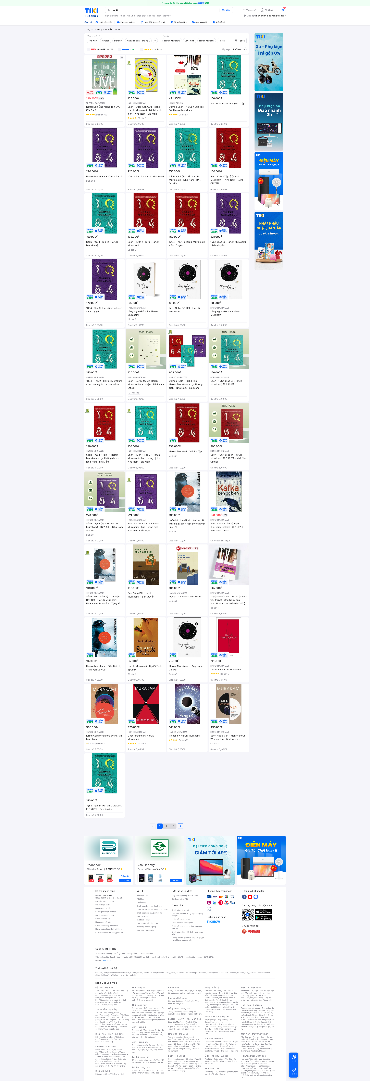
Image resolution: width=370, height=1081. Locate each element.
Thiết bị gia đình (117, 1074)
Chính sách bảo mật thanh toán (149, 906)
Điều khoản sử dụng (145, 916)
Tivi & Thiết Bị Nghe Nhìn (219, 1008)
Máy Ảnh (263, 1051)
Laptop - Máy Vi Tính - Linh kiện (184, 1019)
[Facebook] (244, 896)
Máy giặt (249, 995)
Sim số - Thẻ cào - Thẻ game (225, 1051)
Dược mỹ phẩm (118, 1066)
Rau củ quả (104, 1015)
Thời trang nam (139, 1005)
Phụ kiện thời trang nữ (177, 1001)
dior (105, 973)
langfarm (108, 975)
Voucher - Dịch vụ (214, 1038)
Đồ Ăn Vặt (177, 1066)
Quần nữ (149, 991)
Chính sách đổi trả (102, 919)
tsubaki (133, 975)
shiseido (99, 975)
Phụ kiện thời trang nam (183, 1002)
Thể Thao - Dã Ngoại (251, 1005)
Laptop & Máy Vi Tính (224, 1005)
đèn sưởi (253, 1059)
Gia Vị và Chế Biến (180, 1064)
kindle (210, 973)
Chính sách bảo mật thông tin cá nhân (152, 909)
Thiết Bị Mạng (182, 1027)
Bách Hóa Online (176, 1056)
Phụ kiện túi (158, 1062)
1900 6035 (106, 960)
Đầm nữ (141, 991)
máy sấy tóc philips (259, 1061)
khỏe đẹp (141, 15)
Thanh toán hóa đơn (213, 1042)
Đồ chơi (121, 991)
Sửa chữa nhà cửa (180, 1039)
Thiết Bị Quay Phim (256, 1048)
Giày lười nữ (153, 1035)
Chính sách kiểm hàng (104, 915)
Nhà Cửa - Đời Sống (178, 1034)
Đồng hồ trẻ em (195, 1014)
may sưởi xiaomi (254, 1066)
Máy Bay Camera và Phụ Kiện (256, 1049)
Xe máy (212, 1061)
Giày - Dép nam (140, 1042)
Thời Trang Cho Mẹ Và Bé (106, 991)
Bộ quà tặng (180, 1070)
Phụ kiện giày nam (144, 1050)
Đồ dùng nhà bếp (102, 1074)
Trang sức (172, 1011)
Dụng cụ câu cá (253, 1017)
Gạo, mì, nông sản (108, 1020)
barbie (133, 973)
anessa (233, 973)
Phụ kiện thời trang (177, 998)
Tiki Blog (140, 899)
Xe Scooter (227, 1061)
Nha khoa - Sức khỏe (220, 1048)
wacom (225, 973)
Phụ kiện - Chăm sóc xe (215, 1059)
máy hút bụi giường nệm (256, 1069)
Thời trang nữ (138, 987)
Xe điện (229, 1059)
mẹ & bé (131, 15)
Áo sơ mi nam (148, 1010)
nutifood (202, 973)
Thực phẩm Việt (117, 1015)
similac (253, 973)
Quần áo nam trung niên (147, 1020)
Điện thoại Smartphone (105, 1037)
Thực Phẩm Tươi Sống (106, 1009)
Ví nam (134, 1070)
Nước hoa (105, 1064)
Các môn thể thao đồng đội (258, 1020)
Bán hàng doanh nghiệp (146, 927)
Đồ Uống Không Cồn (183, 1068)
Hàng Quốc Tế (212, 987)
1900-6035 (107, 895)
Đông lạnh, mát (113, 1017)
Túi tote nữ (147, 1062)
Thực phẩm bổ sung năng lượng (257, 1025)
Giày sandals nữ (146, 1032)
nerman (217, 973)
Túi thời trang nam (141, 1067)
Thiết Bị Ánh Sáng (257, 1039)
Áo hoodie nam (143, 1013)
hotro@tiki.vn (116, 929)
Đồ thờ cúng (178, 1048)
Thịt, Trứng (108, 1013)
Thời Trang (227, 991)
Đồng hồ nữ (182, 1011)
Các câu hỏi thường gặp (105, 901)
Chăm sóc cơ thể (108, 1054)
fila (127, 975)
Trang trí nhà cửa (175, 1037)
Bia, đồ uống (105, 1022)
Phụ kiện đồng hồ (180, 1014)
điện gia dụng (111, 15)
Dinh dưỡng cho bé (108, 998)
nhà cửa (151, 15)
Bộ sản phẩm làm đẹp (110, 1065)
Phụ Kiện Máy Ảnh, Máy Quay (253, 1037)
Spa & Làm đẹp (222, 1044)
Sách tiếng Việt (211, 1072)
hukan (115, 975)
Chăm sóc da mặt (102, 1050)
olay (247, 973)
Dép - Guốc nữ (150, 1030)
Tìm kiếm (226, 10)
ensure (146, 973)
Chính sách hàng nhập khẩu (106, 926)
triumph (194, 973)
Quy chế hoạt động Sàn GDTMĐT (186, 895)
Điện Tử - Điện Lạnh (251, 987)
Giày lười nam (137, 1045)
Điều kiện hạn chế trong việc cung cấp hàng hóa (187, 914)
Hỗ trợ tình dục (116, 1064)
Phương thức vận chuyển (105, 912)
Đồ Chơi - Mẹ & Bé (104, 987)
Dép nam (145, 1047)
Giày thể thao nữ (262, 1024)
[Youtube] (250, 896)
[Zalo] (256, 896)
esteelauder (113, 973)
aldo (188, 973)
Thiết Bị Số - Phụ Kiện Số (217, 1016)
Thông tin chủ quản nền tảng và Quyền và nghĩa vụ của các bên (188, 939)
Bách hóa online (217, 1002)
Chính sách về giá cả (180, 910)
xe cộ (122, 15)
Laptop (191, 1029)
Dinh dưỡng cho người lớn (110, 1000)
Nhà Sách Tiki (212, 1068)
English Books (219, 1074)
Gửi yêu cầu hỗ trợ (102, 905)
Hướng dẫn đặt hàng (103, 908)
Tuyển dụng (142, 902)
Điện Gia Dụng (102, 1071)
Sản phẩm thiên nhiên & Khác (110, 1058)
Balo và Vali (174, 987)
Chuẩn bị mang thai (109, 1005)
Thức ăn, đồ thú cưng (108, 1027)
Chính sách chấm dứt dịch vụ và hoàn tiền (187, 933)
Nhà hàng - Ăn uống (218, 1046)
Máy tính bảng (107, 1042)
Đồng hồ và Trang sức (179, 1008)
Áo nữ (134, 991)
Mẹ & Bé (220, 1000)
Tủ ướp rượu (267, 1000)
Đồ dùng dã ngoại (257, 1010)
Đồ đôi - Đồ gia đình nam (150, 1015)
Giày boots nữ (141, 1035)
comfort (261, 973)
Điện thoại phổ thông (108, 1039)
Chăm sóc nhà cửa (111, 1029)
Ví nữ (158, 1060)
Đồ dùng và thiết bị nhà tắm (185, 1044)
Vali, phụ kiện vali (194, 993)
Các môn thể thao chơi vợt (257, 1021)
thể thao (167, 15)
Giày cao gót (137, 1030)
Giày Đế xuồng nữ (148, 1037)
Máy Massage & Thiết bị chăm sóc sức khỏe (111, 1055)
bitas (268, 973)
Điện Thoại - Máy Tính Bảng (109, 1034)
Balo (170, 991)
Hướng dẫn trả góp (103, 922)
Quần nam (148, 1008)
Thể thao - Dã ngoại (216, 995)
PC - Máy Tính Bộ (179, 1029)
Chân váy (149, 995)
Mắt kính (191, 1001)
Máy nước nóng (256, 998)
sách (159, 15)
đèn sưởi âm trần (253, 1075)
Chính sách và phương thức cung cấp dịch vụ (187, 927)
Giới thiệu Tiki (142, 895)
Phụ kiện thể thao (257, 1013)
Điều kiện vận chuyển (145, 930)
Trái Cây (98, 1013)
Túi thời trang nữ (140, 1057)
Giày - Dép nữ (139, 1027)
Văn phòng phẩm (226, 1072)
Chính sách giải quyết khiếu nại (149, 913)
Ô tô (219, 1061)
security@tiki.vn (116, 932)
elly (168, 973)
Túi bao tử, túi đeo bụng (154, 1073)
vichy (122, 975)
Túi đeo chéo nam (146, 1070)
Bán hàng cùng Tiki (180, 899)
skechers (180, 973)
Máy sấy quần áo (254, 1000)
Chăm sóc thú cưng (176, 1059)
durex (153, 973)
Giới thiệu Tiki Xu (143, 920)
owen (139, 973)
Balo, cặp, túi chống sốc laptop (185, 992)
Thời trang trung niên (145, 1000)
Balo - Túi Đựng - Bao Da (256, 1044)
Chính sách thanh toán (181, 919)
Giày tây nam (149, 1045)
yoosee (240, 973)
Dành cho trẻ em (108, 1024)
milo (173, 973)
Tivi (247, 998)
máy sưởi (245, 1059)
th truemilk (124, 973)
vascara (98, 973)
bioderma (161, 973)
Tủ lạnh (249, 993)
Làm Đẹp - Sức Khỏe (105, 1046)
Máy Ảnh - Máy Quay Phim (254, 1034)
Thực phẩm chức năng (109, 1052)
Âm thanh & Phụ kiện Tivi (251, 991)
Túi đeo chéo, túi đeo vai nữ (143, 1060)
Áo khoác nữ (151, 993)
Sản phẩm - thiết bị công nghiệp (221, 1006)
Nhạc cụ (187, 1048)
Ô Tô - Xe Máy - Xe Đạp (216, 1056)
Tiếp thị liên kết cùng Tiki (147, 923)
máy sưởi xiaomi (260, 1068)
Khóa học (227, 1042)
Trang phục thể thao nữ (250, 1008)
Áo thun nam (137, 1008)
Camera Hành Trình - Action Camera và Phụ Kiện (257, 1041)
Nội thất (180, 1042)
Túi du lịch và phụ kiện (182, 991)
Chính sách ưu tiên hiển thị (182, 923)
